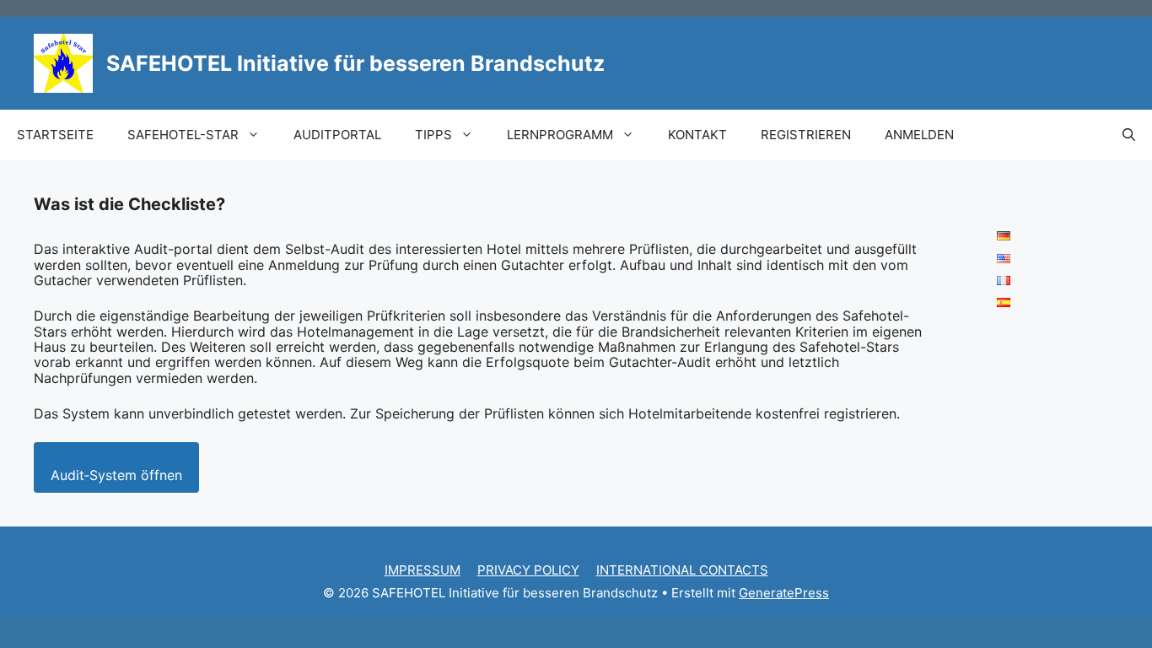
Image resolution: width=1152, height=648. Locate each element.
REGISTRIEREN (806, 135)
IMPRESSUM (422, 570)
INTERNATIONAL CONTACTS (682, 570)
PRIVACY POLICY (528, 570)
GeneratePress (784, 593)
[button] (1129, 135)
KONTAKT (697, 135)
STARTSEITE (55, 135)
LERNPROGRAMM (560, 135)
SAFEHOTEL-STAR (183, 135)
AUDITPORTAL (337, 135)
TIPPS (433, 135)
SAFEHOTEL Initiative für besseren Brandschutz (355, 63)
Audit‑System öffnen (116, 475)
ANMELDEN (919, 135)
